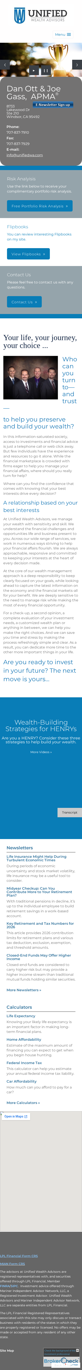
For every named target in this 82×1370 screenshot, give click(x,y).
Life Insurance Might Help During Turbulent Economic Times (36, 858)
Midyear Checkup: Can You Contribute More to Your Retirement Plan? (39, 891)
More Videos (41, 752)
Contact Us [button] (22, 302)
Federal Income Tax (24, 1063)
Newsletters (20, 847)
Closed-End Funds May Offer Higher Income (39, 957)
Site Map (7, 1351)
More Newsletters (24, 990)
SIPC (14, 1286)
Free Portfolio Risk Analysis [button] (38, 206)
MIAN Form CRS (12, 1264)
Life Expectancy (21, 1016)
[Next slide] (77, 65)
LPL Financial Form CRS (19, 1256)
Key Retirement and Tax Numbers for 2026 (40, 925)
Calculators (19, 1007)
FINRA (5, 1286)
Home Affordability (24, 1039)
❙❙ (46, 70)
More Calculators (23, 1103)
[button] (63, 34)
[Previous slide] (5, 65)
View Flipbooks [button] (26, 254)
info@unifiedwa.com (25, 155)
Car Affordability (22, 1081)
